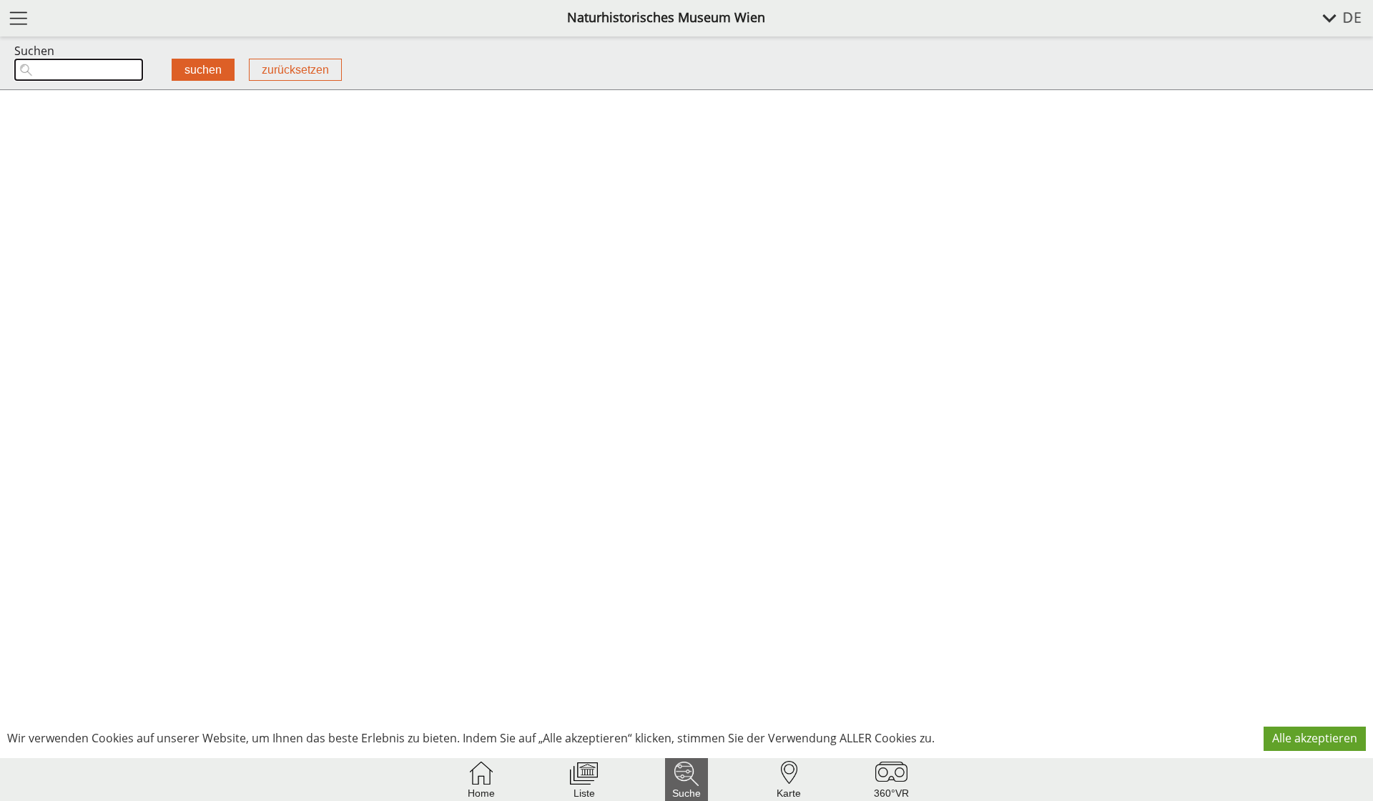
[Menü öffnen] (19, 17)
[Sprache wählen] (1334, 18)
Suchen (34, 51)
